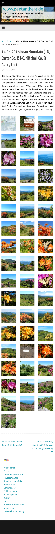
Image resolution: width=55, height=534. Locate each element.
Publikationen (10, 491)
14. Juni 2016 (10, 70)
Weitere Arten (11, 478)
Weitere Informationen (14, 505)
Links (6, 501)
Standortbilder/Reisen (14, 481)
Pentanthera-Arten (14, 474)
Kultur (7, 498)
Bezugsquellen (10, 494)
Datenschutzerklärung (14, 511)
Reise (9, 41)
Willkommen (9, 468)
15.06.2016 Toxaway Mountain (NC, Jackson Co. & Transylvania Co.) (42, 445)
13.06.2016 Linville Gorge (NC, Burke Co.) (12, 443)
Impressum (9, 508)
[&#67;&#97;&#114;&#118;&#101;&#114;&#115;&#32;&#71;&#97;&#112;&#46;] (27, 123)
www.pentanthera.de (23, 9)
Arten (6, 471)
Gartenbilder (9, 488)
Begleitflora (9, 484)
